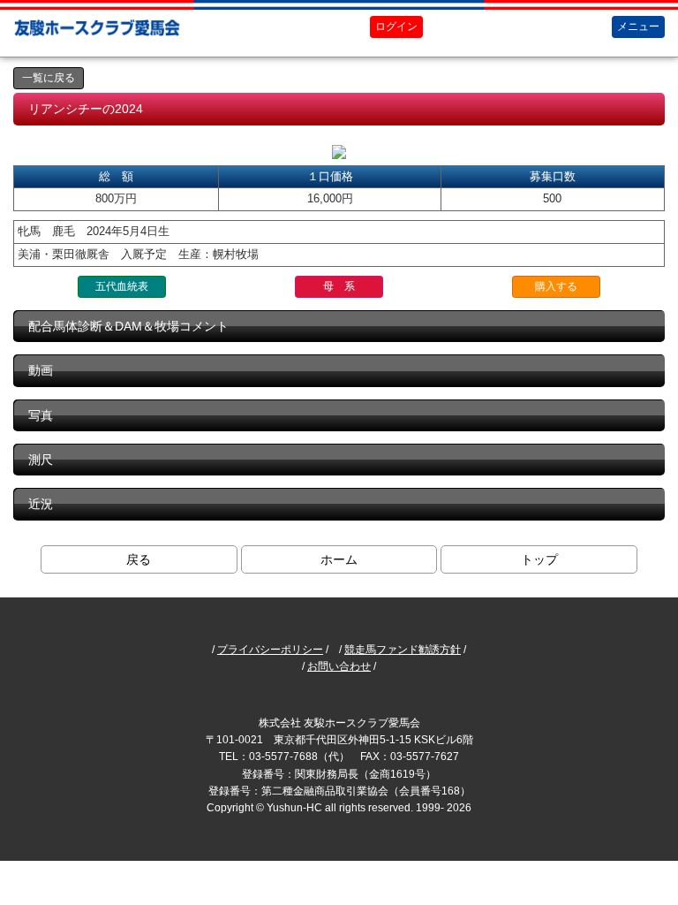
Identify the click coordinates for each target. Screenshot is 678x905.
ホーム (339, 559)
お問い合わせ (339, 666)
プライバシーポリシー (270, 649)
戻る (138, 559)
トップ (539, 559)
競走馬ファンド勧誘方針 (402, 649)
